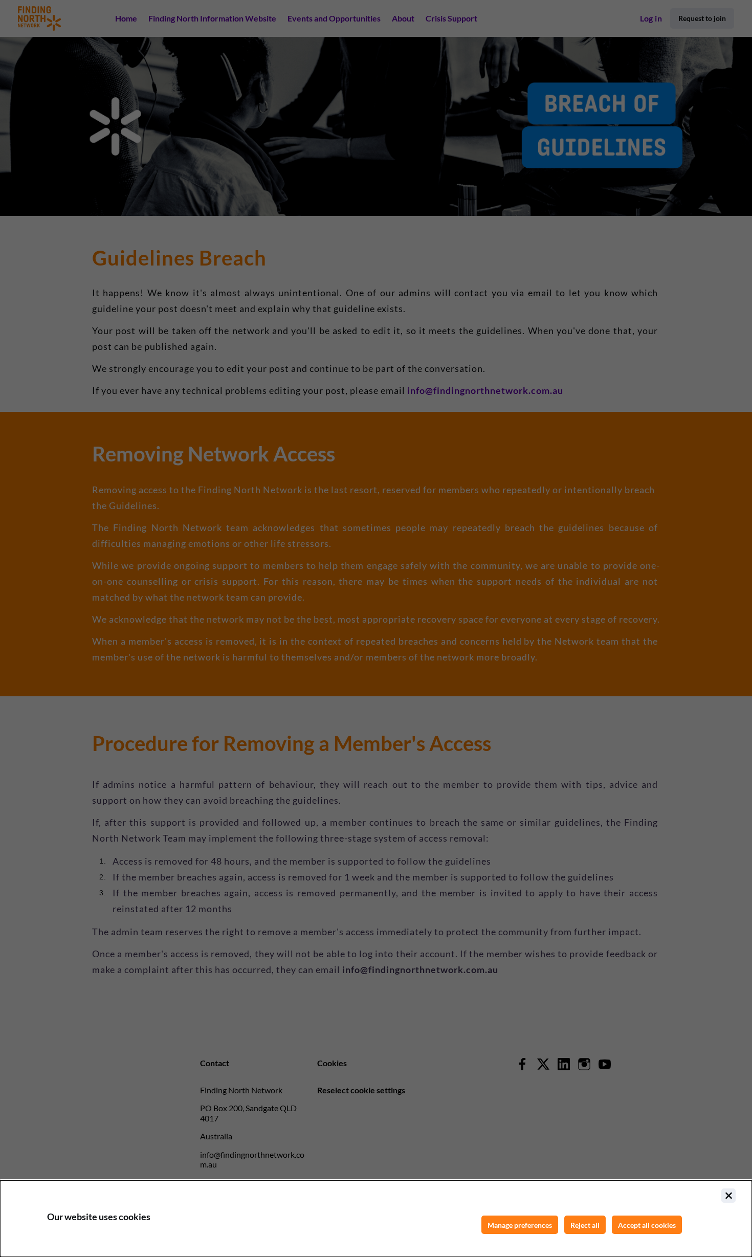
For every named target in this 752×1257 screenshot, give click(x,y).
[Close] (728, 1195)
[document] (376, 1218)
